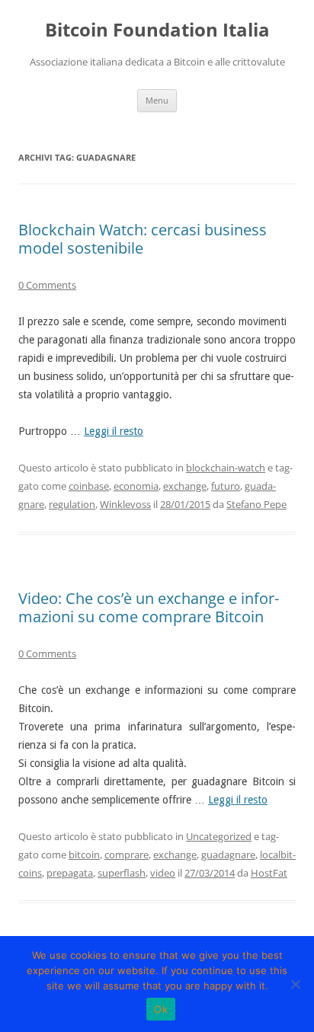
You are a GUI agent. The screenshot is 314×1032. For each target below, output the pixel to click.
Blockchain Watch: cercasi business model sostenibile (142, 238)
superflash (122, 873)
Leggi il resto (113, 431)
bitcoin (84, 854)
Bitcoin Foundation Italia (157, 30)
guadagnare (228, 854)
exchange (185, 486)
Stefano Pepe (256, 504)
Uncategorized (219, 836)
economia (136, 486)
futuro (225, 486)
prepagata (69, 873)
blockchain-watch (225, 467)
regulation (72, 504)
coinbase (89, 486)
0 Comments (47, 285)
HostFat (269, 873)
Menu (157, 100)
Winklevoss (125, 504)
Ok (161, 1009)
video (162, 873)
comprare (126, 854)
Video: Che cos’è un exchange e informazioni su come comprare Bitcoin (148, 607)
